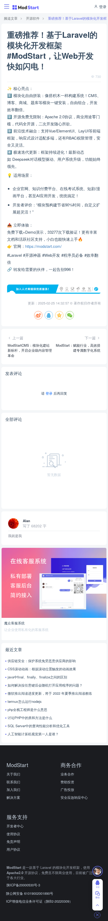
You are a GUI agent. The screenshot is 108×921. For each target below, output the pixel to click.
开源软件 (33, 18)
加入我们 (13, 789)
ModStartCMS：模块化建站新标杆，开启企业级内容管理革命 (30, 350)
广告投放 (67, 789)
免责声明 (13, 841)
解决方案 (13, 797)
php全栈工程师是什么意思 (27, 709)
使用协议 (13, 833)
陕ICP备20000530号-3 (23, 884)
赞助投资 (67, 781)
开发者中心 (15, 825)
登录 (102, 6)
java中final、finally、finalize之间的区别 (37, 676)
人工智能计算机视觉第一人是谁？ (33, 733)
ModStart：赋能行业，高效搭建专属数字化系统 (78, 348)
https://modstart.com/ (43, 246)
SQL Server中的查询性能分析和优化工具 (39, 725)
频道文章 (11, 18)
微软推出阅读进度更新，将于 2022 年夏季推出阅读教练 (50, 693)
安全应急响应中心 (74, 797)
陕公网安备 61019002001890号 (29, 893)
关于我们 (13, 774)
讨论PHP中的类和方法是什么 (30, 717)
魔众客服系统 (14, 622)
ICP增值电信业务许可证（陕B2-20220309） (39, 901)
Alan (26, 520)
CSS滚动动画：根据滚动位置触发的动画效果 (42, 668)
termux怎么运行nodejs (25, 701)
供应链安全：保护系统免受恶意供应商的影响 (42, 660)
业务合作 (67, 774)
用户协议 (13, 849)
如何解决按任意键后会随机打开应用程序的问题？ (45, 685)
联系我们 (13, 781)
